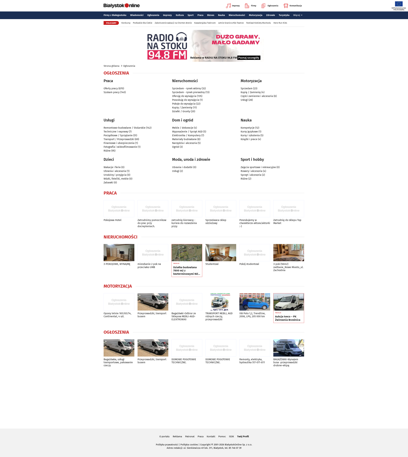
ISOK (231, 436)
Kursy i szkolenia (250, 135)
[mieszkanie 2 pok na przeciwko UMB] (153, 252)
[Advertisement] (204, 397)
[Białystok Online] (122, 5)
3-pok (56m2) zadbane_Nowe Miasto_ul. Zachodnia (288, 267)
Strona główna (111, 65)
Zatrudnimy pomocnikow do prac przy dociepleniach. (152, 223)
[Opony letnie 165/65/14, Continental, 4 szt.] (119, 302)
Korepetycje (248, 127)
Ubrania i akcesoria (115, 171)
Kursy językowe (249, 131)
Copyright (205, 444)
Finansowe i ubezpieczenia (119, 143)
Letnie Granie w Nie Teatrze (231, 23)
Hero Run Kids (280, 23)
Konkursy (125, 23)
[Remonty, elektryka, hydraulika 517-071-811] (254, 348)
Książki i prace (249, 139)
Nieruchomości (237, 15)
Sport (191, 15)
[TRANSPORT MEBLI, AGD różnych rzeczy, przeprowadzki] (220, 302)
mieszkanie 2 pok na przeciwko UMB (149, 265)
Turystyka (284, 15)
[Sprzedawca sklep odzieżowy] (220, 208)
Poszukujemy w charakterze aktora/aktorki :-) (254, 223)
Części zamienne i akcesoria (257, 96)
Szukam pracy (112, 92)
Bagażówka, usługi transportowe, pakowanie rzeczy (118, 362)
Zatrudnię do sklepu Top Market (287, 222)
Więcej (296, 15)
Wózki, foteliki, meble (116, 178)
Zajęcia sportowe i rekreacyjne (258, 167)
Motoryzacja (255, 15)
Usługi (244, 99)
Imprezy (236, 5)
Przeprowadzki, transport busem (152, 315)
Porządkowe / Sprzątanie (118, 135)
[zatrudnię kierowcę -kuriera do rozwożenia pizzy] (186, 208)
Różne (107, 150)
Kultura (180, 15)
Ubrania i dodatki (182, 167)
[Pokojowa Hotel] (119, 208)
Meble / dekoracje (182, 127)
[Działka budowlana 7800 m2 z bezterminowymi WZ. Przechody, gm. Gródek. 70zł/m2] (187, 252)
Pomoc (222, 436)
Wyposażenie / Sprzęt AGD (187, 131)
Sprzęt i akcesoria (251, 174)
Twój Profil (243, 436)
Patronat (189, 436)
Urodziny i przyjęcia (115, 174)
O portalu (164, 436)
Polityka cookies (189, 444)
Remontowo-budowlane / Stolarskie (124, 127)
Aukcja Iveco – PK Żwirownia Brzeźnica (287, 318)
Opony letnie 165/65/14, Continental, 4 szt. (117, 315)
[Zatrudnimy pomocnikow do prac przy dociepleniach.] (153, 208)
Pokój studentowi (249, 264)
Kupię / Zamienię (182, 107)
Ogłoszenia (273, 5)
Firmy (253, 5)
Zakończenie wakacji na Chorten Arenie (173, 23)
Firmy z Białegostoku (115, 15)
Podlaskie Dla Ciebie (142, 23)
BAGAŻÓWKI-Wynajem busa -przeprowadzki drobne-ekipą (285, 362)
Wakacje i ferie (112, 167)
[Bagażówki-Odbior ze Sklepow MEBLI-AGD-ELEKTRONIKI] (186, 302)
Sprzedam (246, 88)
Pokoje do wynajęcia (184, 103)
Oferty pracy (111, 88)
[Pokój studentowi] (254, 252)
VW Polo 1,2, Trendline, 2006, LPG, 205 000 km (252, 315)
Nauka (221, 15)
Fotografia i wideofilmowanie (120, 146)
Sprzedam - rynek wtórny (186, 88)
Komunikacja (296, 5)
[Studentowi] (220, 252)
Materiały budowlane (184, 139)
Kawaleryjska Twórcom (205, 23)
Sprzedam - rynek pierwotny (188, 92)
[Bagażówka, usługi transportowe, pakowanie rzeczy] (119, 348)
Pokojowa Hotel (112, 220)
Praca (200, 15)
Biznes (210, 15)
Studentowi (212, 264)
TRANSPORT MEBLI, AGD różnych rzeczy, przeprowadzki (219, 316)
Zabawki (108, 182)
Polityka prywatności (167, 444)
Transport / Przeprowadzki (119, 139)
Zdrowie (270, 15)
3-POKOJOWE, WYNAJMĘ (117, 264)
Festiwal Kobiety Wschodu (258, 23)
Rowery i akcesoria (251, 171)
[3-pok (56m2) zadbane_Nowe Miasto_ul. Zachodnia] (288, 252)
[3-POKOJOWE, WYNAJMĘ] (119, 252)
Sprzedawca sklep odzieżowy (215, 222)
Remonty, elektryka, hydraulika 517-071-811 (252, 361)
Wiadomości (136, 15)
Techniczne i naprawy (116, 131)
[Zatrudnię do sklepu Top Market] (288, 208)
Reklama (177, 436)
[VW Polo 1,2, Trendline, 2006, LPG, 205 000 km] (254, 302)
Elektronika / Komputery (186, 135)
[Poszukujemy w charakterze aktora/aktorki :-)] (254, 208)
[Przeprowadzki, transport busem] (153, 302)
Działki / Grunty (181, 111)
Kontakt (211, 436)
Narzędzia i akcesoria (184, 143)
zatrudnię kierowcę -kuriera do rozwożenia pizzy (184, 223)
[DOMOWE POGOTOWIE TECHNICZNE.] (186, 348)
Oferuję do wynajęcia (184, 96)
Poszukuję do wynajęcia (185, 99)
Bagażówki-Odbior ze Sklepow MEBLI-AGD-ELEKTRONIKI (183, 316)
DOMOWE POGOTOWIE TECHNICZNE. (183, 361)
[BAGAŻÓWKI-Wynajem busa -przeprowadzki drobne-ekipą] (288, 348)
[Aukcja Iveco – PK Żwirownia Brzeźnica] (288, 302)
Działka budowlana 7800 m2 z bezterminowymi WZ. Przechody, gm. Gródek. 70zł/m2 (186, 271)
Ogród (175, 146)
